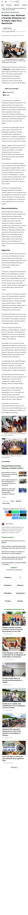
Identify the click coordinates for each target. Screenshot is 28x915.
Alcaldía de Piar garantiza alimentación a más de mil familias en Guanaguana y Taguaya (11, 732)
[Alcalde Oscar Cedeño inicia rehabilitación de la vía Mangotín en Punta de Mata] (14, 695)
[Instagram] (8, 583)
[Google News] (20, 591)
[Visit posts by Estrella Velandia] (3, 524)
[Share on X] (7, 38)
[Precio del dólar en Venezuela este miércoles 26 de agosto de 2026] (14, 748)
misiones (7, 31)
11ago (3, 31)
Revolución (12, 31)
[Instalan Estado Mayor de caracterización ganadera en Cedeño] (14, 670)
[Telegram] (20, 583)
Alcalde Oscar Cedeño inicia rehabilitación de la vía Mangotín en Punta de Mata (13, 706)
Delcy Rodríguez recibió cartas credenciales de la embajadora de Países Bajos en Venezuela (14, 655)
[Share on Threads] (22, 38)
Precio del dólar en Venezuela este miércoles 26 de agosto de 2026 (13, 758)
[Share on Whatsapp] (10, 38)
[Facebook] (24, 524)
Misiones (6, 69)
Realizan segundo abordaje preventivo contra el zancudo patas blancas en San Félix (12, 629)
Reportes (7, 95)
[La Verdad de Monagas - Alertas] (14, 1)
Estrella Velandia (7, 28)
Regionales (15, 12)
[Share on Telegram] (19, 38)
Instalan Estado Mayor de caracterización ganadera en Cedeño (12, 680)
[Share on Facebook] (4, 38)
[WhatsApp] (8, 591)
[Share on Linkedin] (13, 38)
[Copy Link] (24, 38)
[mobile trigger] (3, 2)
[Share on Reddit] (16, 38)
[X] (25, 524)
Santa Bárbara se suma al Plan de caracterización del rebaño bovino (10, 474)
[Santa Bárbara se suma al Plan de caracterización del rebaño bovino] (22, 474)
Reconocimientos (9, 92)
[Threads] (8, 599)
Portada (3, 8)
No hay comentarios (20, 31)
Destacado (6, 12)
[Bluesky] (20, 599)
